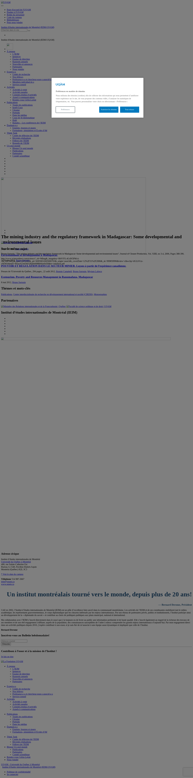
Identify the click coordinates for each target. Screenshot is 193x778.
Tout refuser (129, 110)
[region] (97, 98)
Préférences (65, 110)
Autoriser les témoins (109, 110)
